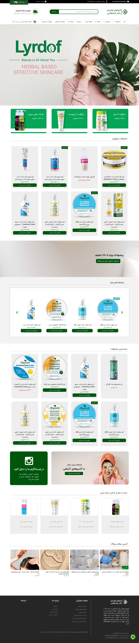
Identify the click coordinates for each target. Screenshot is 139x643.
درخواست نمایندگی (47, 22)
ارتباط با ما (71, 22)
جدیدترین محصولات (118, 349)
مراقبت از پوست (76, 114)
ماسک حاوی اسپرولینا (117, 521)
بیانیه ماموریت (53, 612)
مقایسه (37, 294)
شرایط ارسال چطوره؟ (80, 609)
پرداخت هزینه (82, 612)
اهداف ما (97, 22)
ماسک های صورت (35, 114)
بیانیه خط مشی (53, 615)
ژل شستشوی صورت (26, 526)
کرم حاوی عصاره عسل (56, 526)
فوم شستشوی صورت (25, 521)
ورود (43, 1)
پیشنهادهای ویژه (117, 282)
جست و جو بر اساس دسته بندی (113, 492)
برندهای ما (107, 22)
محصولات (117, 22)
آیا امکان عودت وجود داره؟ (79, 621)
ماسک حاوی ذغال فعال (117, 526)
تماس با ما (54, 609)
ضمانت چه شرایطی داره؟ (79, 618)
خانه (124, 22)
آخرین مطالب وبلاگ (119, 544)
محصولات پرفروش (119, 138)
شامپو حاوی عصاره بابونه (85, 526)
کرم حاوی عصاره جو (57, 521)
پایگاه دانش (89, 22)
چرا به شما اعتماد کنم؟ (80, 615)
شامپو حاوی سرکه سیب (86, 521)
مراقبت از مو (119, 114)
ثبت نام (38, 1)
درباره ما (79, 22)
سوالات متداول (82, 606)
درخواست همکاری (60, 22)
